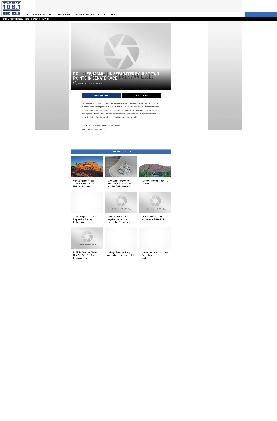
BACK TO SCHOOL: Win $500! (42, 19)
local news (102, 129)
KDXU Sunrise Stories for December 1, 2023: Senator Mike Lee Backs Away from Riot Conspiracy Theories (119, 183)
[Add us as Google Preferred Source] (231, 14)
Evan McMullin (96, 126)
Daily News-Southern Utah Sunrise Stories (90, 14)
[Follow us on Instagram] (242, 14)
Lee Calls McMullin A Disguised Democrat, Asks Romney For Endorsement (118, 219)
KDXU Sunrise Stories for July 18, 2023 (155, 182)
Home (26, 14)
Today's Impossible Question (20, 19)
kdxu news (94, 129)
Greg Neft (80, 83)
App (49, 14)
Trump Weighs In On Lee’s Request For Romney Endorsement (84, 219)
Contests (58, 14)
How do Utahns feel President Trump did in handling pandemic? (155, 255)
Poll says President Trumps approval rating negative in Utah (120, 253)
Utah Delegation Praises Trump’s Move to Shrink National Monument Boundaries (83, 183)
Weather (68, 14)
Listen (42, 14)
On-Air (34, 14)
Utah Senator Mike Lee (112, 126)
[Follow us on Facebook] (236, 14)
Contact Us (114, 14)
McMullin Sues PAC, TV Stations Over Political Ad (153, 218)
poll (102, 126)
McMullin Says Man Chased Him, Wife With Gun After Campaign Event (85, 255)
